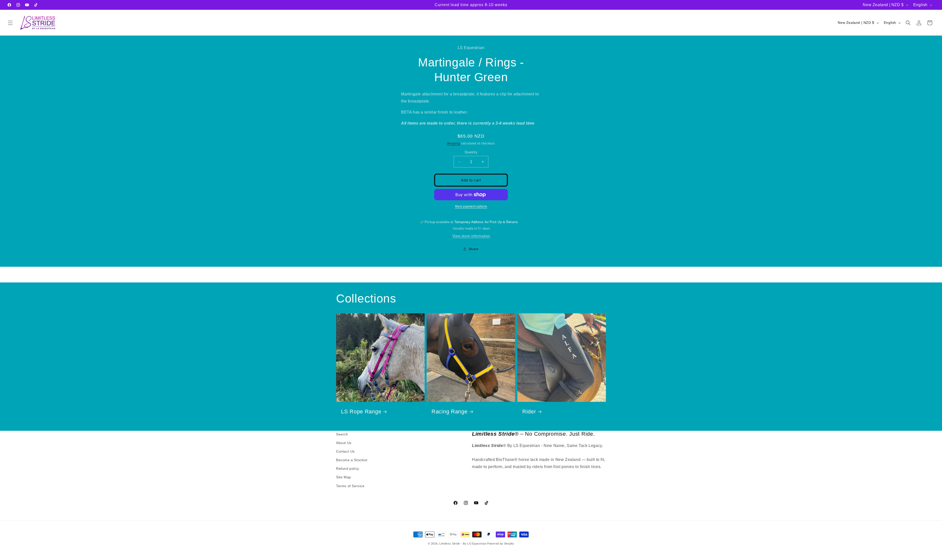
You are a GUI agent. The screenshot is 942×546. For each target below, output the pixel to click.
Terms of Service (350, 486)
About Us (344, 443)
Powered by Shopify (500, 543)
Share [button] (474, 249)
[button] (10, 22)
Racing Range (450, 412)
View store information (471, 236)
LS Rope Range (361, 412)
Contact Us (345, 451)
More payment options (471, 206)
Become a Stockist (351, 460)
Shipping (453, 143)
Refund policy (347, 468)
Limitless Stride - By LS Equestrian (462, 543)
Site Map (343, 477)
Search (342, 434)
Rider (529, 412)
